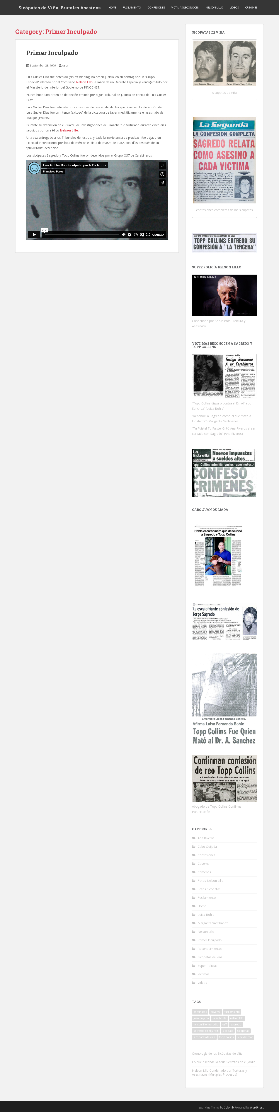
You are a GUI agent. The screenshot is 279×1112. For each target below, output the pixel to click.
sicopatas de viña (224, 92)
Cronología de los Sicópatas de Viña (217, 1053)
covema (216, 1012)
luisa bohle (219, 1018)
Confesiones (156, 7)
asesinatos (200, 1012)
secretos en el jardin (206, 1031)
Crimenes (204, 872)
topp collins (226, 1037)
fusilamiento (232, 1012)
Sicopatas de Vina (210, 957)
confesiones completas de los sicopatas (224, 210)
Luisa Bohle (206, 914)
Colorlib (229, 1107)
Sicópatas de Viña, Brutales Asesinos (60, 7)
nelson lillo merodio (206, 1024)
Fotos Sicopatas (209, 889)
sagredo (236, 1024)
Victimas (203, 974)
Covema (203, 863)
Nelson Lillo (214, 7)
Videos (234, 7)
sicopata (228, 1031)
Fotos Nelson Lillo (210, 880)
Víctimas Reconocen (185, 7)
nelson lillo (236, 1018)
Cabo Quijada (207, 846)
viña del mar (245, 1037)
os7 (224, 1024)
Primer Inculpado (52, 53)
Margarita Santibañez (213, 923)
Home (112, 7)
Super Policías (207, 966)
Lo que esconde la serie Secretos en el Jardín (223, 1062)
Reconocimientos (210, 949)
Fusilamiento (132, 7)
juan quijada (201, 1018)
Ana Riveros (206, 838)
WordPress (257, 1107)
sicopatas (243, 1031)
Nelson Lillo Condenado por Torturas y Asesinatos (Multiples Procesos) (219, 1072)
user (65, 65)
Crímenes (251, 7)
